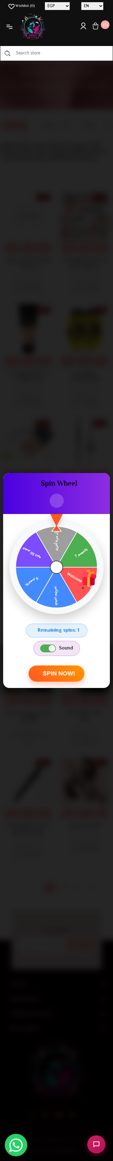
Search (7, 53)
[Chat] (96, 1144)
